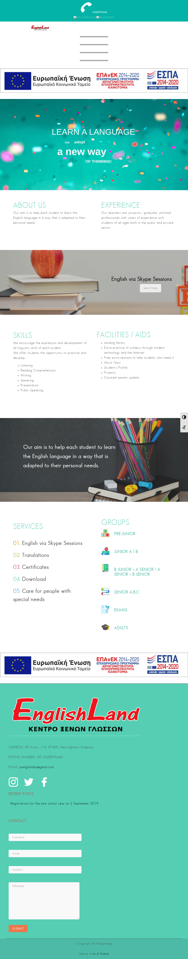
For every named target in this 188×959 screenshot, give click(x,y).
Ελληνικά (91, 17)
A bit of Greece (99, 954)
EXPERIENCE (120, 205)
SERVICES (28, 527)
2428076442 (100, 12)
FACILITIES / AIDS (124, 335)
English (110, 17)
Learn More (150, 288)
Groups (120, 546)
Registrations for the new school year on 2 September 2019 (54, 803)
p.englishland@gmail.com (37, 767)
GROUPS (115, 523)
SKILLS (22, 336)
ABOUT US (29, 205)
